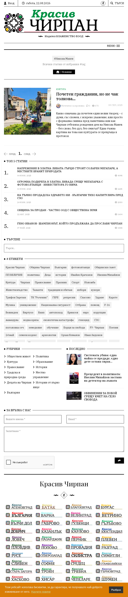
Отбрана (80, 305)
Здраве (99, 297)
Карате (113, 297)
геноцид (83, 320)
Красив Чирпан (15, 267)
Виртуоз (28, 312)
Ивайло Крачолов (81, 274)
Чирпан (25, 282)
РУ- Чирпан (97, 327)
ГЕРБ (55, 297)
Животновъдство (17, 289)
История (41, 367)
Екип (41, 312)
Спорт (76, 282)
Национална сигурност (55, 305)
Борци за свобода (74, 327)
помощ (95, 305)
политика (33, 274)
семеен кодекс (28, 335)
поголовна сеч (15, 327)
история (61, 274)
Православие (43, 282)
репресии (69, 297)
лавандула (12, 320)
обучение (53, 327)
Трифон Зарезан (16, 297)
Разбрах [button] (116, 589)
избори (81, 289)
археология (49, 335)
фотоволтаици (80, 267)
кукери (95, 289)
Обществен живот (19, 356)
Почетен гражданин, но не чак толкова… (87, 96)
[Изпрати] (119, 461)
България (60, 267)
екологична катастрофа (59, 320)
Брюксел (73, 312)
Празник (61, 282)
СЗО (96, 320)
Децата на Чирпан (19, 382)
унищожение (28, 305)
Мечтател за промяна (72, 105)
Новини (67, 72)
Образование (44, 361)
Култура (61, 89)
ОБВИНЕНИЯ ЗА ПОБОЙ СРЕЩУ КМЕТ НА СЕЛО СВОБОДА (100, 396)
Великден (12, 312)
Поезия (113, 327)
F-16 (107, 305)
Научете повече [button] (41, 591)
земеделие (35, 327)
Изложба (89, 282)
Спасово (85, 297)
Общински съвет (105, 267)
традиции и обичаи (60, 289)
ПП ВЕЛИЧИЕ (14, 274)
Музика (10, 305)
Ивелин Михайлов (108, 274)
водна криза (31, 320)
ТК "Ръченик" (39, 297)
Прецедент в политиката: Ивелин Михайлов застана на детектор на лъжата (103, 377)
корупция (100, 312)
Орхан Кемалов (70, 335)
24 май (10, 335)
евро (86, 312)
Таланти (37, 289)
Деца (47, 274)
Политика (42, 356)
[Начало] (58, 72)
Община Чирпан (40, 267)
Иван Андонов (93, 335)
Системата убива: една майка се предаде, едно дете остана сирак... (101, 358)
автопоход (56, 312)
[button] (113, 45)
